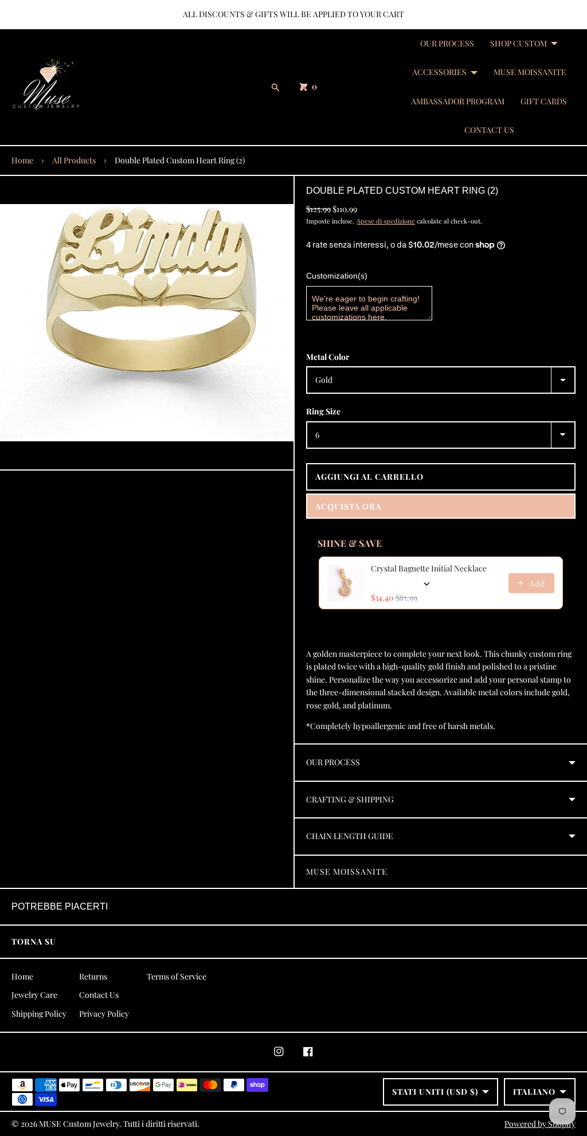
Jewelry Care (34, 994)
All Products (74, 160)
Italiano (534, 1091)
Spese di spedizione (386, 221)
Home (22, 160)
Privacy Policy (104, 1013)
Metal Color (328, 356)
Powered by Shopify (540, 1123)
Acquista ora (348, 506)
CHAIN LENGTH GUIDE (349, 836)
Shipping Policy (38, 1013)
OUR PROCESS (447, 43)
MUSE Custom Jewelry (79, 1123)
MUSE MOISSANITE (530, 71)
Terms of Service (176, 976)
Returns (93, 976)
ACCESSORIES (439, 71)
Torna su (33, 941)
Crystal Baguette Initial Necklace (429, 568)
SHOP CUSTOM (518, 43)
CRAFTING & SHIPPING (350, 799)
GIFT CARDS (544, 101)
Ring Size (323, 411)
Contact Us (99, 994)
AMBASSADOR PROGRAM (457, 101)
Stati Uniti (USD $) (435, 1091)
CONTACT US (489, 129)
